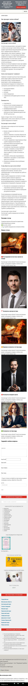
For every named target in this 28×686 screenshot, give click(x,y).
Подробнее (22, 682)
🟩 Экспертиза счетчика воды (9, 431)
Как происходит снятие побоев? (8, 211)
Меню (25, 11)
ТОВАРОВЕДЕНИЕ (7, 524)
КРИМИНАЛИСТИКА (8, 510)
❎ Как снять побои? (6, 225)
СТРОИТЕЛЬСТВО (7, 514)
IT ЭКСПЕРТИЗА (7, 511)
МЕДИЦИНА (6, 508)
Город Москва (4, 599)
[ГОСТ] (14, 587)
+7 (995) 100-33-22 (21, 3)
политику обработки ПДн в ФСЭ (14, 480)
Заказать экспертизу (21, 7)
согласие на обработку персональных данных (16, 478)
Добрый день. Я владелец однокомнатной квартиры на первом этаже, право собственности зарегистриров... (14, 635)
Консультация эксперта (14, 629)
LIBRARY (5, 530)
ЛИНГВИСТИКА (7, 519)
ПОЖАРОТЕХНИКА (7, 517)
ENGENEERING (6, 513)
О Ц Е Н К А (6, 521)
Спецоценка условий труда (6, 666)
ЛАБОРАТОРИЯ (7, 529)
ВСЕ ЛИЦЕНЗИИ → (5, 551)
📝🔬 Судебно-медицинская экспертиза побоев (12, 226)
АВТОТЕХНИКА (7, 527)
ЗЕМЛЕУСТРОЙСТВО (8, 516)
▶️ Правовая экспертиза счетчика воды (11, 347)
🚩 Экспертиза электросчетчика (9, 311)
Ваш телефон (4, 467)
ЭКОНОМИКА (6, 520)
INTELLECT (6, 526)
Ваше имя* (3, 462)
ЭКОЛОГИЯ (6, 523)
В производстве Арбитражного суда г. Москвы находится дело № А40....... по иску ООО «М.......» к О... (15, 640)
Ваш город (3, 473)
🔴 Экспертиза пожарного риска (9, 394)
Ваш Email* (3, 459)
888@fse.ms (21, 5)
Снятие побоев (4, 15)
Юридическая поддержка (14, 497)
